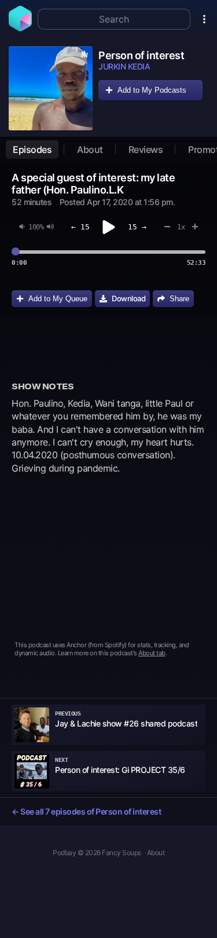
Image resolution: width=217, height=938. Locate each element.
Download (128, 298)
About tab (151, 653)
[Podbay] (20, 28)
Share (179, 298)
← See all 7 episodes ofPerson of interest (86, 811)
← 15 (80, 226)
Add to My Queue (57, 298)
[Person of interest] (51, 88)
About (90, 149)
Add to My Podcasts (151, 90)
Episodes (32, 149)
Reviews (145, 149)
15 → (137, 226)
